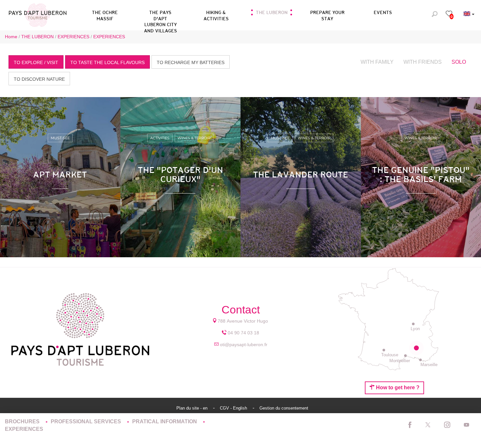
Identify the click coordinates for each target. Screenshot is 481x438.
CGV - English (234, 408)
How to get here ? (397, 387)
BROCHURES (23, 421)
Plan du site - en (192, 408)
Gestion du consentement (283, 408)
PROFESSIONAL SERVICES (86, 421)
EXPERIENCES (24, 429)
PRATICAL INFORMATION (165, 421)
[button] (160, 14)
